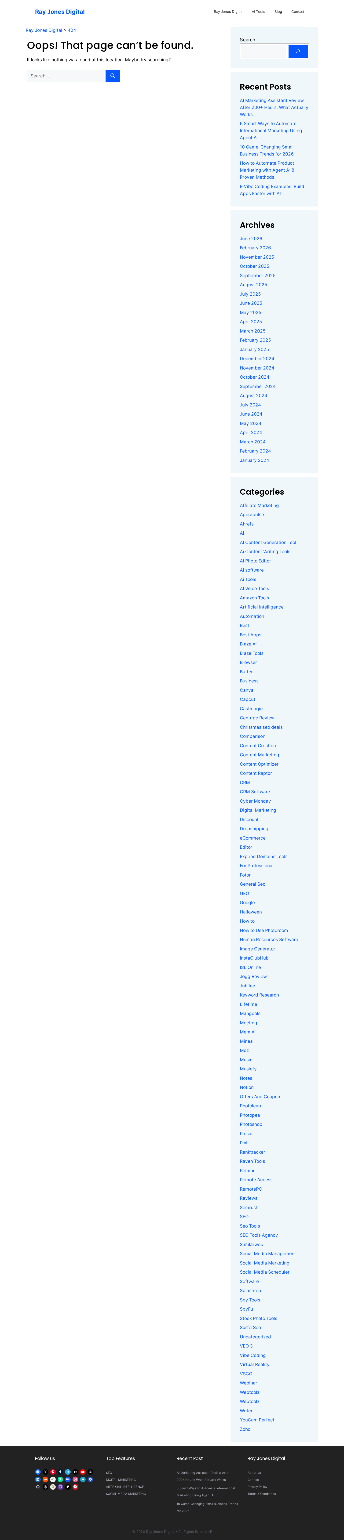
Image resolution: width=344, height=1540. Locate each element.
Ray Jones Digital (60, 11)
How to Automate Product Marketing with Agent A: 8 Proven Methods (267, 170)
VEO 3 (246, 1346)
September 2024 (258, 386)
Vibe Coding (253, 1355)
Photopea (250, 1115)
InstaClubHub (254, 958)
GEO (244, 893)
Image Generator (257, 949)
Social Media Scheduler (264, 1272)
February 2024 (255, 451)
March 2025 (253, 331)
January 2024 (254, 460)
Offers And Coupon (260, 1096)
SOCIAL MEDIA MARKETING (126, 1494)
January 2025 (254, 349)
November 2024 (257, 368)
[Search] (113, 76)
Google (247, 902)
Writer (246, 1410)
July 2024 (250, 405)
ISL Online (250, 967)
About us (254, 1473)
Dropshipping (254, 828)
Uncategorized (255, 1337)
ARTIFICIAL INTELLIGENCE (125, 1487)
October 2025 (254, 266)
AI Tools (258, 11)
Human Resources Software (269, 939)
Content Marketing (259, 754)
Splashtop (250, 1290)
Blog (278, 11)
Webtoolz (250, 1392)
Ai (242, 533)
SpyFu (246, 1309)
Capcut (247, 699)
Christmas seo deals (261, 727)
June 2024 (251, 414)
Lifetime (248, 1004)
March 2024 (253, 442)
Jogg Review (253, 976)
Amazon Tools (254, 598)
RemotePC (251, 1189)
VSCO (246, 1374)
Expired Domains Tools (264, 856)
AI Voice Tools (254, 588)
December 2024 (257, 358)
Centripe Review (257, 718)
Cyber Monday (255, 801)
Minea (246, 1041)
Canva (246, 690)
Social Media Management (268, 1253)
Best (244, 625)
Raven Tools (252, 1161)
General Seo (252, 884)
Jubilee (247, 986)
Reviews (248, 1198)
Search (247, 40)
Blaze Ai (248, 644)
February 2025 (255, 340)
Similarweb (251, 1244)
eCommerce (253, 838)
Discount (249, 819)
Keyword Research (259, 995)
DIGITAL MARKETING (121, 1480)
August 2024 (253, 395)
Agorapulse (252, 514)
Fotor (245, 875)
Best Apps (250, 635)
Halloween (251, 912)
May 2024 (250, 423)
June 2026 (251, 238)
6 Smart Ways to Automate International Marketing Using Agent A (271, 130)
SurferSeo (250, 1327)
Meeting (248, 1022)
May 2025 (250, 312)
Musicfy (248, 1069)
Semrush (249, 1207)
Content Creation (258, 745)
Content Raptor (256, 773)
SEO (244, 1216)
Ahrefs (247, 524)
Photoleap (250, 1106)
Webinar (248, 1383)
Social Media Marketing (264, 1263)
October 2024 (254, 377)
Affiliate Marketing (259, 505)
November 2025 (257, 257)
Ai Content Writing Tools (265, 551)
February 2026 (255, 247)
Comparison (252, 736)
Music (246, 1059)
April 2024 (251, 432)
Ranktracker (252, 1152)
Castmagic (251, 708)
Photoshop (251, 1124)
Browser (248, 662)
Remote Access (256, 1179)
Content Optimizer (259, 764)
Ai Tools (248, 579)
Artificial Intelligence (262, 607)
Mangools (250, 1013)
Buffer (246, 671)
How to (247, 921)
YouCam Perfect (257, 1420)
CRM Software (255, 791)
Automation (252, 616)
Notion (247, 1087)
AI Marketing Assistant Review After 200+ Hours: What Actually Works (274, 107)
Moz (244, 1050)
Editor (246, 847)
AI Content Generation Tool (268, 542)
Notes (246, 1078)
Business (249, 681)
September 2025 (258, 275)
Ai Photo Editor (255, 561)
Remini (247, 1170)
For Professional (257, 865)
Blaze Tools (251, 653)
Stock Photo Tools (258, 1318)
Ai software (252, 570)
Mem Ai (248, 1032)
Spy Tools (250, 1300)
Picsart (247, 1133)
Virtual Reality (255, 1364)
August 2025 (253, 284)
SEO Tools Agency (259, 1235)
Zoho (245, 1429)
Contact (297, 11)
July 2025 (250, 294)
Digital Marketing (258, 810)
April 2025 (251, 321)
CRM (245, 782)
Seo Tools (250, 1226)
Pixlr (244, 1142)
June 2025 (251, 303)
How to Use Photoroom (264, 930)
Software (249, 1281)
